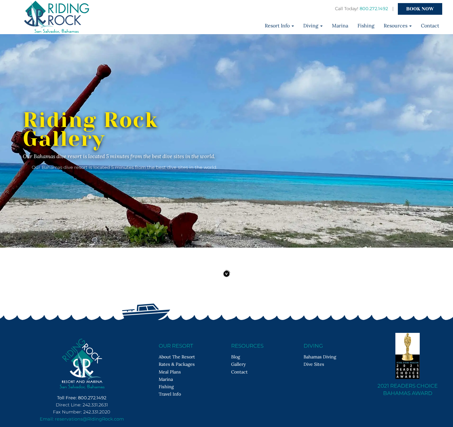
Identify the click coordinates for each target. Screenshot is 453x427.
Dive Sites (314, 364)
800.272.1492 (374, 8)
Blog (235, 357)
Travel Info (170, 394)
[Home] (253, 26)
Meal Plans (170, 372)
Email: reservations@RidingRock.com (82, 419)
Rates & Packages (177, 364)
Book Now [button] (420, 9)
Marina (340, 25)
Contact (430, 25)
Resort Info (278, 25)
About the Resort (177, 357)
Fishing (365, 25)
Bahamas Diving (320, 357)
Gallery (238, 364)
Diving (311, 25)
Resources (396, 25)
